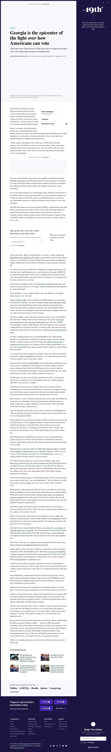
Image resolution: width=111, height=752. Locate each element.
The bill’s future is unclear (34, 601)
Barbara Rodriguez (48, 112)
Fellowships (32, 734)
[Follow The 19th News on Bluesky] (54, 746)
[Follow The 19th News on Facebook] (60, 746)
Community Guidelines (17, 731)
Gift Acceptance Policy (17, 734)
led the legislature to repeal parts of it (27, 559)
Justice (43, 688)
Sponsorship (63, 724)
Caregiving (55, 688)
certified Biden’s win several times (40, 363)
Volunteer (62, 729)
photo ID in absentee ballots (48, 449)
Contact (12, 726)
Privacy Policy (14, 729)
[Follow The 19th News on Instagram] (51, 746)
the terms (91, 742)
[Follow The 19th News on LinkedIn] (66, 746)
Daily (46, 722)
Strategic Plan (32, 724)
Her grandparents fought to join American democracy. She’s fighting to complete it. (28, 658)
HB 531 (46, 207)
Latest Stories (32, 722)
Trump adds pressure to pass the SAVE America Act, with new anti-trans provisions (28, 669)
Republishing (63, 726)
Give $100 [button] (45, 708)
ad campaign (54, 518)
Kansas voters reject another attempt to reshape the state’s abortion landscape (57, 669)
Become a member (93, 747)
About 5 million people (18, 300)
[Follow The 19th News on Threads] (57, 746)
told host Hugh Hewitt (27, 356)
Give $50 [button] (59, 702)
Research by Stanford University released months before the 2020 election (36, 463)
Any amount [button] (59, 708)
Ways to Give (63, 722)
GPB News (22, 492)
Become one (46, 4)
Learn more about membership (19, 709)
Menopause (48, 726)
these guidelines (18, 748)
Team (12, 724)
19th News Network (34, 726)
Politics (12, 28)
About (12, 722)
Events (30, 729)
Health (34, 688)
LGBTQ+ (24, 688)
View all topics (14, 692)
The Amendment (49, 724)
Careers (30, 731)
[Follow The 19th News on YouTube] (63, 746)
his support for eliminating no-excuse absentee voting (32, 451)
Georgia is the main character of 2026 (57, 656)
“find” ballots (21, 442)
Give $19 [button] (45, 702)
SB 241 (26, 255)
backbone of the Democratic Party (50, 284)
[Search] (103, 2)
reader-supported (24, 744)
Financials (13, 736)
